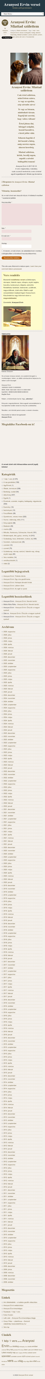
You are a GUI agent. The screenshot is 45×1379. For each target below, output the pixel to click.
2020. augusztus (9, 860)
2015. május (7, 1060)
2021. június (7, 828)
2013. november (9, 1117)
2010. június (7, 1247)
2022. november (9, 774)
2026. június (7, 638)
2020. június (7, 866)
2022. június (7, 790)
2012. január (7, 1187)
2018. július (7, 939)
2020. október (8, 854)
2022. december (9, 771)
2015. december (9, 1037)
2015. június (7, 1057)
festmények (7, 510)
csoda (30, 1346)
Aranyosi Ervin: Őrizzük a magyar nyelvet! (25, 613)
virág (24, 1361)
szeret (30, 35)
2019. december (9, 885)
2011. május (7, 1212)
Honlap (4, 243)
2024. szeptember (9, 704)
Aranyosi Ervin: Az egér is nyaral (15, 588)
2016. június (7, 1018)
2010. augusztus (9, 1241)
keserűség (13, 35)
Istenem (38, 32)
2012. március (8, 1180)
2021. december (9, 809)
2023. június (7, 752)
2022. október (8, 777)
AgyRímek (7, 485)
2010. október (8, 1234)
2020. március (8, 876)
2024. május (7, 717)
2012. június (7, 1171)
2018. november (9, 926)
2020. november (9, 850)
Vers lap (6, 1327)
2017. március (8, 990)
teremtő (38, 1356)
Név (4, 228)
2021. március (8, 838)
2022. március (8, 800)
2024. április (7, 720)
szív (24, 1356)
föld (11, 1349)
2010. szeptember (9, 1237)
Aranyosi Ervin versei (22, 4)
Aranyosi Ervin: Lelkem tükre (13, 585)
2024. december (9, 695)
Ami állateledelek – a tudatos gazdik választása (20, 1302)
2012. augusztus (9, 1164)
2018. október (8, 930)
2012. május (7, 1174)
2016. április (7, 1025)
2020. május (7, 869)
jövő (32, 1350)
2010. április (7, 1253)
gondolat (15, 1350)
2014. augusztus (9, 1088)
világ (20, 1360)
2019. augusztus (9, 898)
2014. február (8, 1107)
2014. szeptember (9, 1085)
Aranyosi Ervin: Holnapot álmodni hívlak (17, 582)
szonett (6, 548)
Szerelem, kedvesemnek (12, 542)
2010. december (9, 1228)
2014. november (9, 1079)
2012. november (9, 1155)
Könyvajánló (7, 523)
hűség (33, 32)
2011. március (8, 1218)
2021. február (8, 841)
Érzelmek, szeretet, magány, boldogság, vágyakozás (22, 501)
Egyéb (5, 498)
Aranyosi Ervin (14, 32)
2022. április (7, 796)
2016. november (9, 1003)
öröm (3, 1364)
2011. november (9, 1193)
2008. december (9, 1275)
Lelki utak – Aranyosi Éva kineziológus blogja (19, 1318)
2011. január (7, 1225)
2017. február (8, 993)
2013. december (9, 1114)
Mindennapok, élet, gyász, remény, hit (16, 535)
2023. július (7, 749)
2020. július (7, 863)
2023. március (8, 762)
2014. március (8, 1104)
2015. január (7, 1072)
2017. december (9, 961)
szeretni (35, 35)
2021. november (9, 812)
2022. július (7, 787)
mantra (6, 529)
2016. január (7, 1034)
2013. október (8, 1120)
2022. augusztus (9, 784)
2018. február (8, 955)
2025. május (7, 679)
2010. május (7, 1250)
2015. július (7, 1053)
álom (31, 1361)
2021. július (7, 825)
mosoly (9, 1352)
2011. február (8, 1222)
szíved (28, 1356)
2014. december (9, 1076)
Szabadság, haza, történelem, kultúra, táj (18, 538)
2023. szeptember (9, 742)
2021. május (7, 831)
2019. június (7, 904)
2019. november (9, 888)
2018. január (7, 958)
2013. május (7, 1136)
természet (4, 1361)
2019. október (8, 892)
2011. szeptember (9, 1199)
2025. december (9, 657)
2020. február (8, 879)
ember (35, 1346)
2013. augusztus (9, 1126)
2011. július (7, 1206)
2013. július (7, 1130)
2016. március (8, 1028)
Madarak (6, 526)
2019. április (7, 911)
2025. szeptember (9, 666)
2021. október (8, 815)
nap (13, 1352)
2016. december (9, 999)
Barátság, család (9, 491)
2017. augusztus (9, 974)
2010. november (9, 1231)
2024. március (8, 723)
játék (29, 1350)
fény (8, 1349)
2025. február (8, 689)
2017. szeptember (9, 971)
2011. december (9, 1190)
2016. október (8, 1006)
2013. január (7, 1149)
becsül (22, 32)
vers (23, 37)
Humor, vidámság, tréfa (11, 519)
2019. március (8, 914)
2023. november (9, 736)
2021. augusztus (9, 822)
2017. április (7, 987)
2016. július (7, 1015)
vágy (27, 1361)
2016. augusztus (9, 1012)
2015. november (9, 1041)
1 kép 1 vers (35, 30)
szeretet (6, 545)
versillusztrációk (9, 560)
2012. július (7, 1168)
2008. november (9, 1279)
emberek (4, 1350)
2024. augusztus (9, 708)
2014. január (7, 1111)
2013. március (8, 1142)
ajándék (20, 1341)
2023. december (9, 733)
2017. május (7, 984)
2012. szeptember (9, 1161)
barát (11, 1346)
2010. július (7, 1244)
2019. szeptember (9, 895)
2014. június (7, 1095)
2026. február (8, 650)
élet (35, 1360)
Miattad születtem (22, 35)
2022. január (7, 806)
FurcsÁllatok (7, 513)
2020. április (7, 873)
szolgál (12, 37)
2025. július (7, 673)
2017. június (7, 980)
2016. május (7, 1022)
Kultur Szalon (8, 1315)
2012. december (9, 1152)
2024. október (8, 701)
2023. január (7, 768)
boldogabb (27, 32)
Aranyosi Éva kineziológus (12, 1308)
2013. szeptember (9, 1123)
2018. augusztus (9, 936)
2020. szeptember (9, 857)
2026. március (8, 647)
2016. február (8, 1031)
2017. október (8, 968)
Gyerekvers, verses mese (12, 516)
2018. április (7, 949)
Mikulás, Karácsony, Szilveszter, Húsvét (17, 532)
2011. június (7, 1209)
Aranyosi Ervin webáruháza (13, 1305)
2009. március (8, 1272)
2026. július (7, 635)
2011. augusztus (9, 1203)
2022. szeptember (9, 781)
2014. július (7, 1091)
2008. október (8, 1282)
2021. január (7, 844)
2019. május (7, 907)
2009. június (7, 1269)
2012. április (7, 1177)
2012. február (8, 1184)
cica (26, 1346)
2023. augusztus (9, 746)
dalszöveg (7, 495)
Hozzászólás (7, 202)
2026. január (7, 654)
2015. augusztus (9, 1050)
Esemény (6, 507)
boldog (16, 1346)
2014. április (7, 1101)
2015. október (8, 1044)
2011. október (8, 1196)
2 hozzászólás (30, 37)
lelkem (40, 1350)
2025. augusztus (9, 669)
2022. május (7, 793)
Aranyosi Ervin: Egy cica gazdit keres (16, 579)
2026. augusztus (9, 631)
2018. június (7, 942)
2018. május (7, 945)
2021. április (7, 834)
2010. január (7, 1263)
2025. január (7, 692)
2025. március (8, 685)
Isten (26, 1349)
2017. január (7, 996)
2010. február (8, 1260)
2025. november (9, 660)
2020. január (7, 882)
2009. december (9, 1266)
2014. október (8, 1082)
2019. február (8, 917)
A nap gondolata (9, 482)
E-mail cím (6, 236)
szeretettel (14, 1356)
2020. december (9, 847)
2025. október (8, 663)
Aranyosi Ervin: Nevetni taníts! (26, 601)
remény (25, 1353)
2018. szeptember (9, 933)
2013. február (8, 1145)
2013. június (7, 1133)
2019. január (7, 920)
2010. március (8, 1256)
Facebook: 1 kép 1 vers (11, 1312)
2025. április (7, 682)
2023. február (8, 765)
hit (19, 1350)
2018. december (9, 923)
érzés (38, 1361)
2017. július (7, 977)
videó (5, 563)
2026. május (7, 641)
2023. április (7, 758)
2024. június (7, 714)
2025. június (7, 676)
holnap (22, 1350)
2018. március (8, 952)
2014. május (7, 1098)
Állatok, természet (21, 30)
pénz (17, 1353)
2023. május (7, 755)
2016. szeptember (9, 1009)
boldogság (21, 1346)
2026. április (7, 644)
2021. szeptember (9, 819)
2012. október (8, 1158)
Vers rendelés (8, 557)
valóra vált (18, 37)
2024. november (9, 698)
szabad (30, 1353)
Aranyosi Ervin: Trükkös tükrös (14, 576)
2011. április (7, 1215)
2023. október (8, 739)
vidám (15, 1361)
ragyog (20, 1353)
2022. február (8, 803)
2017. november (9, 965)
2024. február (8, 727)
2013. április (7, 1139)
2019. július (7, 901)
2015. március (8, 1066)
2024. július (7, 711)
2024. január (7, 730)
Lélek (4, 1352)
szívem (40, 35)
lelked (36, 1350)
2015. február (8, 1069)
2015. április (7, 1063)
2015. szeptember (9, 1047)
